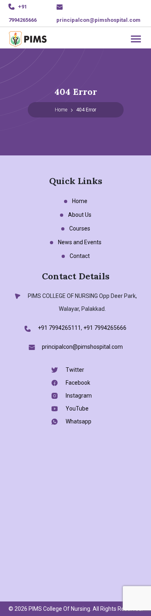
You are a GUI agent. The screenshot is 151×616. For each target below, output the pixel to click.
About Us (79, 215)
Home (61, 110)
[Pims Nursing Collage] (27, 38)
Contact (80, 256)
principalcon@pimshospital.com (98, 20)
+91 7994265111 (59, 328)
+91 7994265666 (104, 328)
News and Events (79, 242)
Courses (79, 228)
